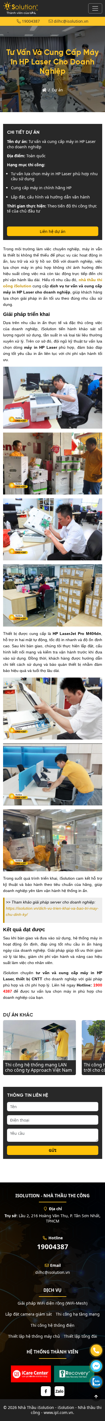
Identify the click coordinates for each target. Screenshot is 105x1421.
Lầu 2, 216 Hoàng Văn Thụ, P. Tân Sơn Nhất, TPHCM (60, 1218)
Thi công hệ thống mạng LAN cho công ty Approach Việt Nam (38, 1067)
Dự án (57, 90)
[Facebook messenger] (96, 1366)
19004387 (30, 21)
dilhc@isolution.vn (70, 21)
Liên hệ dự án (53, 231)
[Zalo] (96, 1382)
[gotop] (96, 1396)
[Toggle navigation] (95, 8)
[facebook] (46, 1391)
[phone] (96, 1350)
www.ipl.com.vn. (59, 1412)
